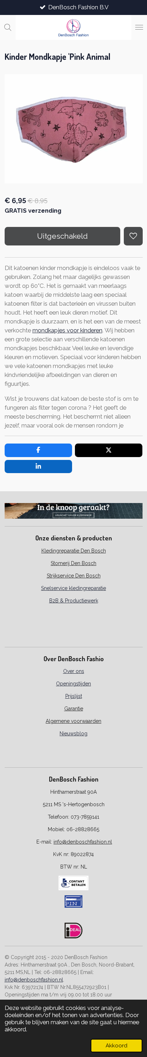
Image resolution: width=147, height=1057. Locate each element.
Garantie (73, 708)
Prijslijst (73, 696)
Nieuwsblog (73, 733)
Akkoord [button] (116, 1045)
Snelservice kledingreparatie (73, 588)
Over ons (73, 671)
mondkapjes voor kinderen (67, 330)
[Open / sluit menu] (139, 27)
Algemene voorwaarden (73, 721)
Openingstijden (73, 683)
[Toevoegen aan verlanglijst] (133, 236)
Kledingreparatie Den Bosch (73, 551)
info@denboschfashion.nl (83, 842)
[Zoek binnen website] (8, 27)
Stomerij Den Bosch (73, 563)
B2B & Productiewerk (73, 600)
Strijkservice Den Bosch (74, 576)
